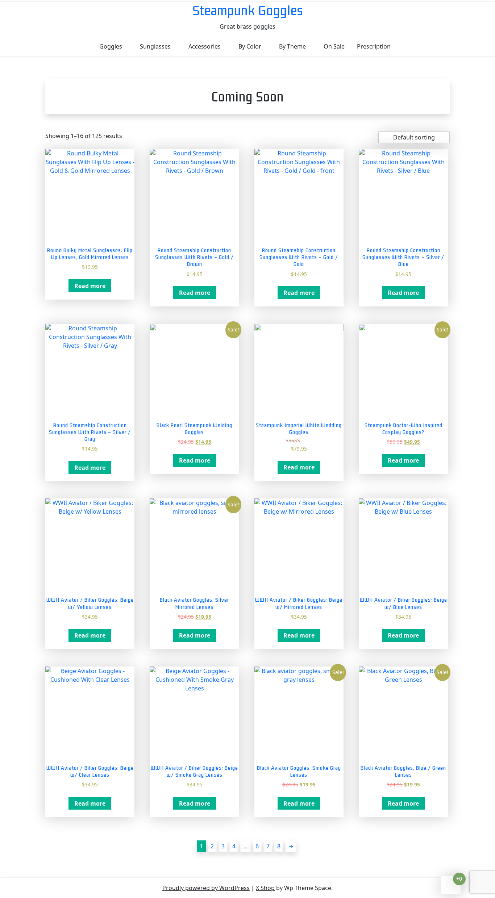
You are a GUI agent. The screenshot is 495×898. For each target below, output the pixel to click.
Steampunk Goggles (247, 10)
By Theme (292, 46)
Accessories (204, 46)
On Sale (334, 46)
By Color (249, 46)
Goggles (110, 46)
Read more (89, 286)
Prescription (374, 46)
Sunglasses (155, 46)
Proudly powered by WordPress (206, 888)
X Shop (265, 888)
